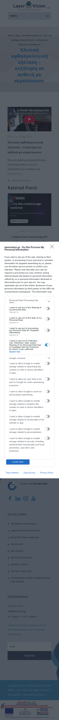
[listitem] (29, 301)
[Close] (53, 247)
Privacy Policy (46, 472)
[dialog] (29, 360)
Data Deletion (12, 472)
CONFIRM (17, 462)
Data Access (29, 472)
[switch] (47, 308)
